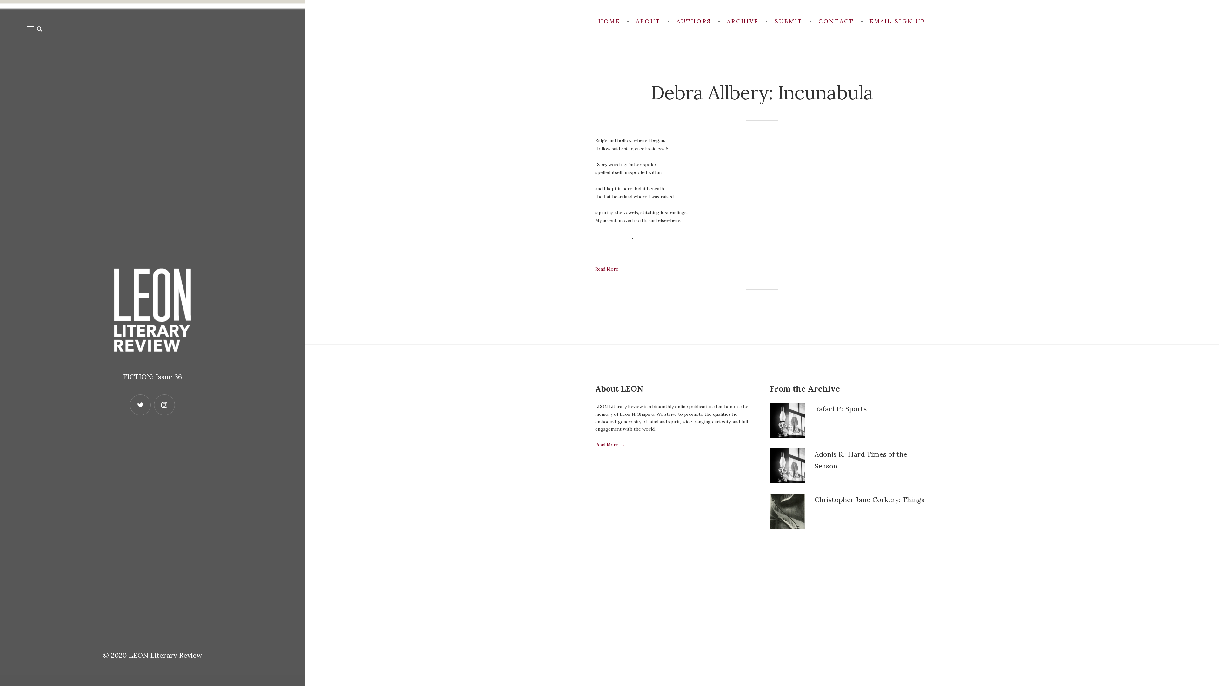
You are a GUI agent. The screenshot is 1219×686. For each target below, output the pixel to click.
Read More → (609, 444)
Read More (606, 269)
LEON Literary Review (165, 655)
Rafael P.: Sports (841, 408)
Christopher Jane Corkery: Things (869, 499)
